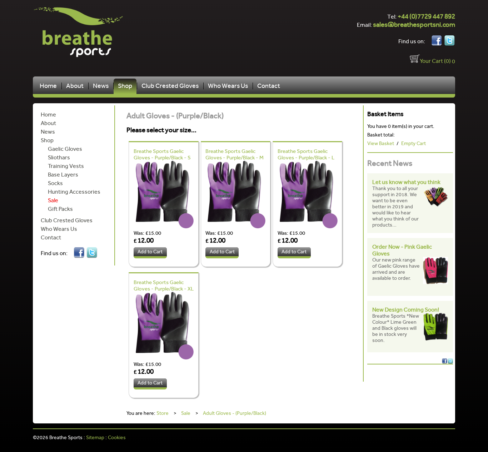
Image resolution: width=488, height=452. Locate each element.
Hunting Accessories (74, 191)
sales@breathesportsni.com (414, 24)
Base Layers (63, 174)
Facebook (436, 40)
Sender (436, 437)
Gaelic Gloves (65, 148)
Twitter (449, 40)
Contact (268, 86)
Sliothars (59, 157)
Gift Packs (60, 208)
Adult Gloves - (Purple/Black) (234, 413)
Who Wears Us (228, 86)
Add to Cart (150, 252)
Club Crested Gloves (170, 86)
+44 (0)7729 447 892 (426, 16)
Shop (125, 86)
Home (48, 86)
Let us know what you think (406, 182)
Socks (55, 183)
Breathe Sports (86, 32)
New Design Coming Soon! (405, 309)
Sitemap (95, 437)
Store (162, 413)
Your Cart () (435, 61)
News (101, 86)
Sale (53, 200)
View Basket (380, 143)
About (75, 86)
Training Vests (66, 166)
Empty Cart (413, 143)
